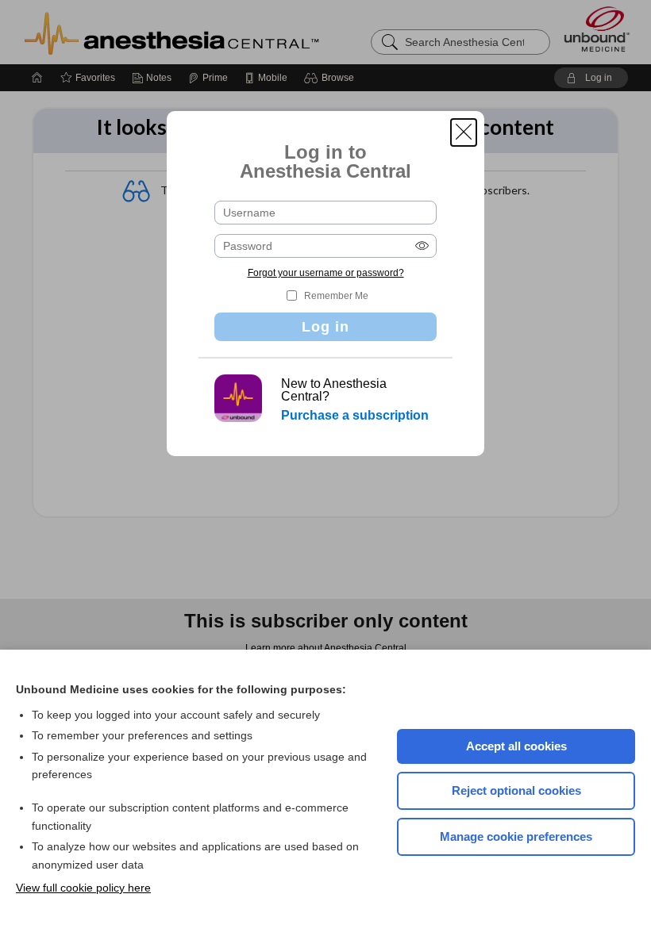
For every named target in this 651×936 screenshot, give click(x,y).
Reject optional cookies (516, 790)
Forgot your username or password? (326, 272)
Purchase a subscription (355, 415)
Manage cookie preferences (516, 836)
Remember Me (336, 295)
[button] (463, 132)
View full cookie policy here (83, 887)
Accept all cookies (516, 746)
